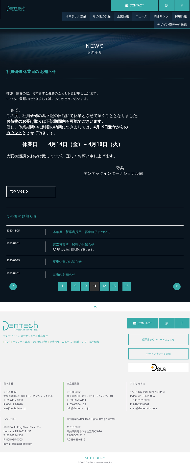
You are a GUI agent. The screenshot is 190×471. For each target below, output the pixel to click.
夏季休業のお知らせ (67, 262)
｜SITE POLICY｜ (95, 458)
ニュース (67, 341)
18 (126, 286)
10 (85, 286)
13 (114, 286)
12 (104, 286)
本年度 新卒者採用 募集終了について (82, 232)
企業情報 (55, 341)
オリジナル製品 (21, 341)
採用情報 (94, 341)
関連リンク (80, 341)
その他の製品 (39, 341)
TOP (7, 341)
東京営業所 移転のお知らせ (74, 244)
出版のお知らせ (64, 274)
